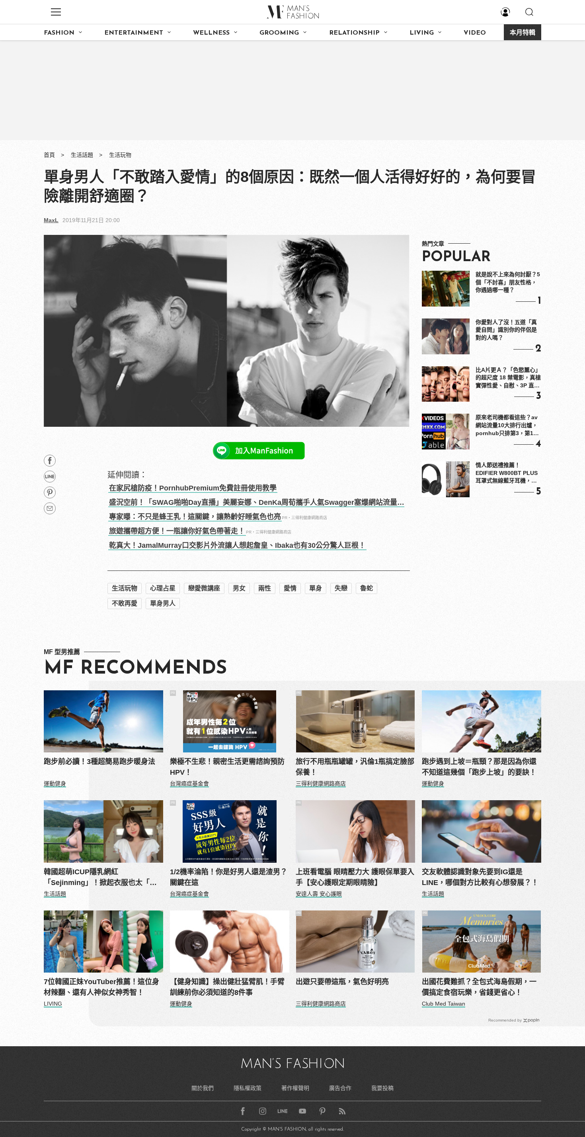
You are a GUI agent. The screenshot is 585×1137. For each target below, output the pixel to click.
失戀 (341, 588)
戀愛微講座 (204, 588)
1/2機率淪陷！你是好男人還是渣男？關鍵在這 (228, 877)
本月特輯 (522, 33)
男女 (239, 588)
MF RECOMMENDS (135, 668)
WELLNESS (211, 33)
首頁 (49, 155)
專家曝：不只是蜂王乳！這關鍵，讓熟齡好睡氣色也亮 (195, 517)
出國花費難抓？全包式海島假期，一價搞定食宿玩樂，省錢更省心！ (479, 987)
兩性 (264, 588)
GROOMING (279, 33)
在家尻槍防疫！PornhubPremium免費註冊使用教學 (193, 488)
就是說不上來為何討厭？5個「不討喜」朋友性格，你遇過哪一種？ (508, 282)
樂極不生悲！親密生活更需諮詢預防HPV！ (227, 767)
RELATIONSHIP (354, 33)
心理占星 (163, 588)
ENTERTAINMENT (133, 33)
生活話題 (82, 155)
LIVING (422, 33)
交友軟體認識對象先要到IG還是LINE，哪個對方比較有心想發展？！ (480, 877)
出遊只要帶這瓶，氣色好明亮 (342, 982)
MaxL (51, 220)
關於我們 (202, 1088)
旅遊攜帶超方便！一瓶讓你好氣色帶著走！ (177, 531)
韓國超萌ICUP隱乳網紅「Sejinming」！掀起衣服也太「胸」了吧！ (102, 878)
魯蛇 (366, 588)
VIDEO (475, 33)
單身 (315, 588)
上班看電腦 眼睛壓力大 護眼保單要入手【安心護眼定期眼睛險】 (355, 877)
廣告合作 (340, 1088)
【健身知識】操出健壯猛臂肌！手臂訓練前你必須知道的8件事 (227, 987)
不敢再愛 (124, 603)
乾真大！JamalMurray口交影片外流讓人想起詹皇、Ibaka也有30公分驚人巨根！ (237, 545)
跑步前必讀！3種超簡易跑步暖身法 (99, 762)
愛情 (290, 588)
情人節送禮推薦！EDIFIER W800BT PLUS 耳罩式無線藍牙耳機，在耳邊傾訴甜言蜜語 (507, 473)
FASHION (59, 33)
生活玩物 (120, 155)
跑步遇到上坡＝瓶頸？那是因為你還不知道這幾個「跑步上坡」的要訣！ (479, 767)
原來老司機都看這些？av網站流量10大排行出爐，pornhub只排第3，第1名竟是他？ (507, 425)
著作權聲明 (295, 1088)
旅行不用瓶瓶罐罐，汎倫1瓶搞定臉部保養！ (355, 767)
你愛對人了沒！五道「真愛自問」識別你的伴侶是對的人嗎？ (506, 330)
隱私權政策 (247, 1088)
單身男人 (163, 603)
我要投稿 (382, 1088)
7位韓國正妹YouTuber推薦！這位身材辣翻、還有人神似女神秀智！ (101, 987)
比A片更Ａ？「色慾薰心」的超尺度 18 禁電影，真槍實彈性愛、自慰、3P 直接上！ (508, 378)
